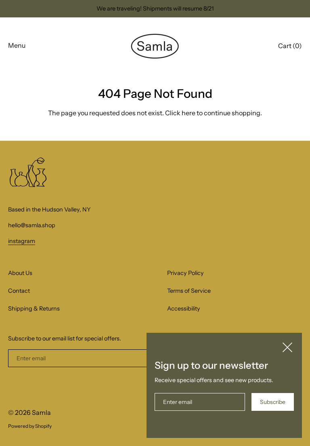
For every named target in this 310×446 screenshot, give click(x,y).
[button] (290, 47)
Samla (41, 412)
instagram (21, 241)
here (188, 113)
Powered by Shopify (30, 426)
